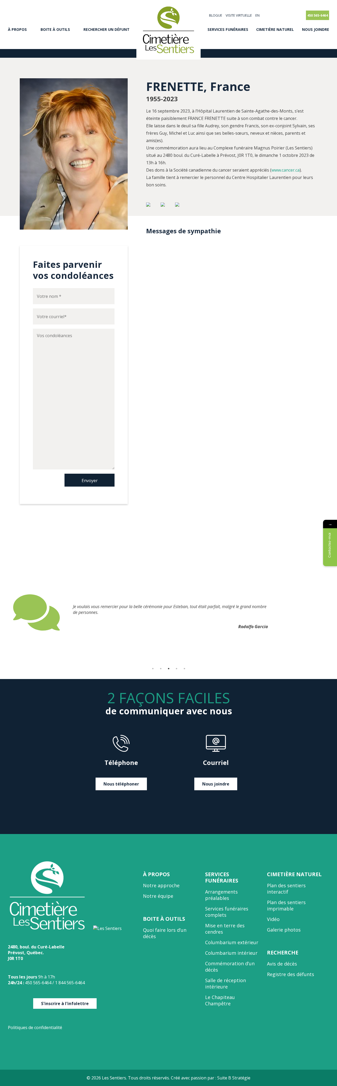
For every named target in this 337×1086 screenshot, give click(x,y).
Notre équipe (158, 896)
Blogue (215, 15)
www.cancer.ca (285, 170)
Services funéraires (227, 29)
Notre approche (161, 885)
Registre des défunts (290, 974)
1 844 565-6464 (70, 983)
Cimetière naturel (275, 29)
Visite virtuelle (239, 15)
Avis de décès (282, 964)
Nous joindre (315, 29)
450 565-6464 (317, 15)
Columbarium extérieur (231, 942)
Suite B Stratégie (233, 1078)
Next (327, 631)
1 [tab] (152, 668)
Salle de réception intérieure (225, 983)
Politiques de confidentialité (35, 1027)
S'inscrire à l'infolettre (65, 1003)
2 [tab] (160, 668)
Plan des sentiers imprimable (286, 905)
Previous (9, 631)
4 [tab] (176, 668)
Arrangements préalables (221, 895)
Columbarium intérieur (231, 953)
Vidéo (273, 919)
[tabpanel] (168, 612)
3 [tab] (168, 668)
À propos (17, 29)
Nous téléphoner (121, 784)
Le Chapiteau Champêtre (220, 1000)
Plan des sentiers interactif (286, 888)
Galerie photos (284, 930)
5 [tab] (184, 668)
